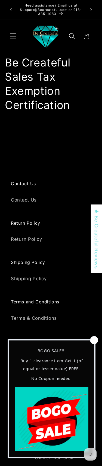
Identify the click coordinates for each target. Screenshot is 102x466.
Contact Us (24, 200)
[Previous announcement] (11, 10)
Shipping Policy (29, 278)
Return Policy (26, 239)
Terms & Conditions (34, 318)
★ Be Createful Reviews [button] (96, 239)
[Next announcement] (91, 10)
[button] (13, 36)
